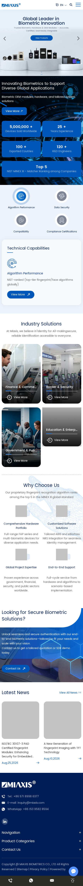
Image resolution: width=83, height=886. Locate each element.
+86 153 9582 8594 (36, 809)
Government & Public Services (29, 450)
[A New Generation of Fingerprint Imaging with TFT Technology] (62, 720)
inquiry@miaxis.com (31, 803)
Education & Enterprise (63, 429)
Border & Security (59, 386)
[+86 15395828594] (10, 881)
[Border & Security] (61, 374)
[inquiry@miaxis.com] (52, 881)
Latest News (15, 693)
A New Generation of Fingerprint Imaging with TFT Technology (62, 748)
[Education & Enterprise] (61, 426)
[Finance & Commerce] (21, 374)
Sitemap (22, 869)
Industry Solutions (41, 324)
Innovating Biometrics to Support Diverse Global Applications (33, 86)
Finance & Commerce (23, 386)
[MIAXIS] (11, 5)
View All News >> (70, 692)
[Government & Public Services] (21, 437)
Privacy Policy (39, 869)
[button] (5, 38)
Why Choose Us (41, 485)
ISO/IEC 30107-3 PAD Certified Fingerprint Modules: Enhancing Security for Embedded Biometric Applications (17, 750)
